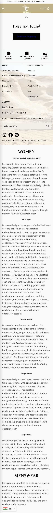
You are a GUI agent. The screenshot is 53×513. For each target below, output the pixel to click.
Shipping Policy (8, 81)
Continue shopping (26, 36)
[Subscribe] (47, 126)
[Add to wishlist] (45, 8)
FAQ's (30, 81)
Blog (29, 91)
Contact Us (32, 76)
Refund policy (7, 86)
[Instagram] (4, 135)
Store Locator (33, 97)
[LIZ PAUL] (26, 8)
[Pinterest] (17, 135)
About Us (31, 71)
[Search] (41, 8)
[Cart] (48, 8)
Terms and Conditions (10, 71)
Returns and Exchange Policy (13, 76)
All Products (7, 91)
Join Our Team (7, 107)
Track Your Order (34, 86)
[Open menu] (2, 8)
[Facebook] (10, 135)
